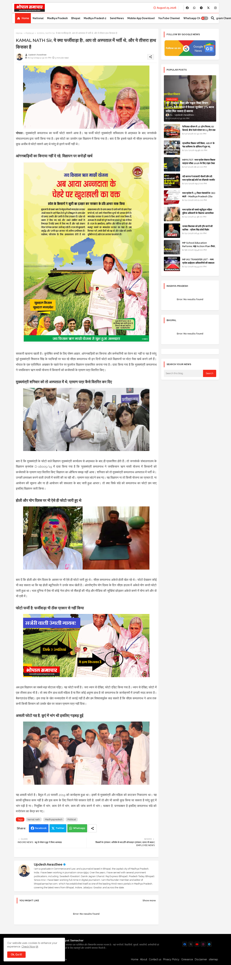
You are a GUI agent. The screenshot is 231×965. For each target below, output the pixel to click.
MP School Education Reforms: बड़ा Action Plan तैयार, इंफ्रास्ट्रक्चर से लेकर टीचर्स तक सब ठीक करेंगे (198, 247)
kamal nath (34, 819)
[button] (204, 18)
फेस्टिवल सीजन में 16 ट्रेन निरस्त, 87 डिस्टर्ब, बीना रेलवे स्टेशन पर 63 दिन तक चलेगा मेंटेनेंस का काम (198, 129)
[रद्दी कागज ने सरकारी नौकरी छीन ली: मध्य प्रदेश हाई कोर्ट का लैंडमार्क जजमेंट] (172, 181)
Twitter (60, 828)
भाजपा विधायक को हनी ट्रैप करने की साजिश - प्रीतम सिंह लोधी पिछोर (197, 228)
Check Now (28, 946)
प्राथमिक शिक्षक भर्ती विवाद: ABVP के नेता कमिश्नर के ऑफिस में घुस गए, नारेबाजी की (198, 146)
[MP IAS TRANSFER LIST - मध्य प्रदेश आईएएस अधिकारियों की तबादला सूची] (172, 264)
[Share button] (92, 828)
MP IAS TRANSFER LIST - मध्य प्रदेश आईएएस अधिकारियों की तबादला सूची (198, 262)
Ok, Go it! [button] (16, 954)
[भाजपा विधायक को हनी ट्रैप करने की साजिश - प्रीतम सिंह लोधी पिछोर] (172, 230)
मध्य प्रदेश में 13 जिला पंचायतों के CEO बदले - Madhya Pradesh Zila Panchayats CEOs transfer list (198, 198)
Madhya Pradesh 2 (95, 18)
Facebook (41, 828)
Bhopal (75, 18)
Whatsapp (79, 828)
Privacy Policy (171, 959)
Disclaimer (201, 959)
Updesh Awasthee (48, 864)
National (38, 18)
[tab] (23, 18)
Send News (117, 18)
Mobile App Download (140, 18)
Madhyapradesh (53, 819)
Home (25, 18)
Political (29, 33)
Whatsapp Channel (195, 18)
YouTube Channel (169, 18)
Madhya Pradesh (57, 18)
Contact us (155, 959)
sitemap (213, 959)
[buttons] (187, 8)
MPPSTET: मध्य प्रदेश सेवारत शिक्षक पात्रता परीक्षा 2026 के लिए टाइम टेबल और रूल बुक (198, 163)
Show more (149, 900)
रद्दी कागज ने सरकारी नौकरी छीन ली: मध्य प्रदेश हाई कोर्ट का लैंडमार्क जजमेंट (198, 178)
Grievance (187, 959)
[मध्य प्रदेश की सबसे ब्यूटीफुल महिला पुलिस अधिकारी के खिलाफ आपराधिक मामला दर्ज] (172, 214)
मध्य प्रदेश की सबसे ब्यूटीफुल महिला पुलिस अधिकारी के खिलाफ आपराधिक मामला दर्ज (198, 212)
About (143, 959)
